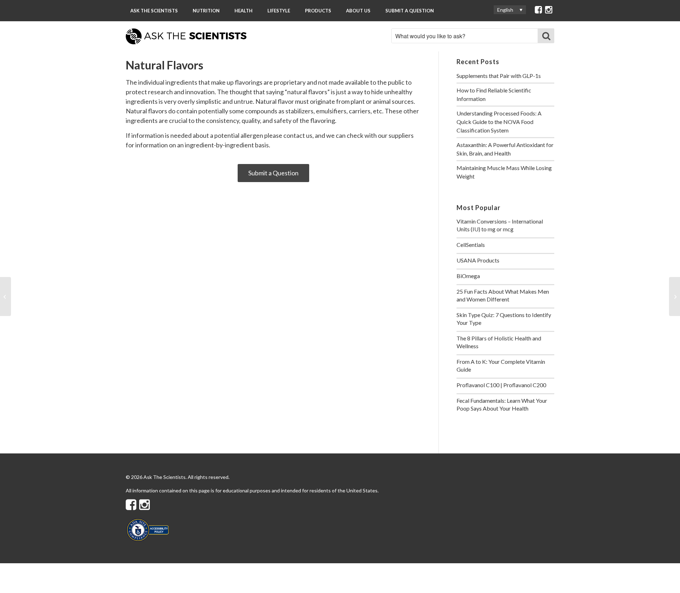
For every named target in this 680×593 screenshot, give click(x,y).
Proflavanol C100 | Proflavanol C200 (501, 385)
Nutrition (206, 10)
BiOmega (468, 275)
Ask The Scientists (154, 10)
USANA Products (478, 260)
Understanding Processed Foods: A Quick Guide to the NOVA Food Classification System (499, 122)
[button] (510, 9)
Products (318, 10)
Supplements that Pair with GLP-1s (499, 75)
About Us (358, 10)
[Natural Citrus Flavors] (5, 296)
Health (243, 10)
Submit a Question (409, 10)
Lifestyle (278, 10)
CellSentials (471, 244)
